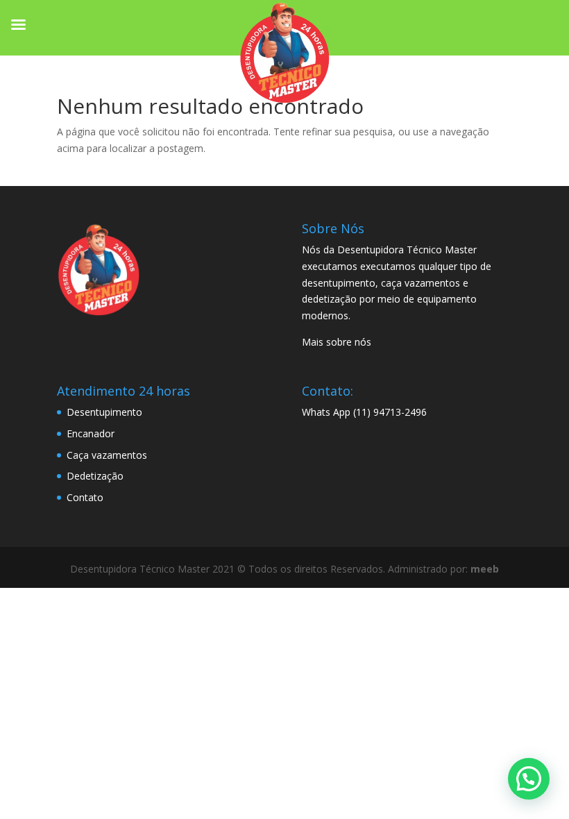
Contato (85, 497)
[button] (529, 779)
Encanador (90, 433)
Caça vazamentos (107, 455)
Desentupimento (104, 412)
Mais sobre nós (336, 341)
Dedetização (95, 475)
